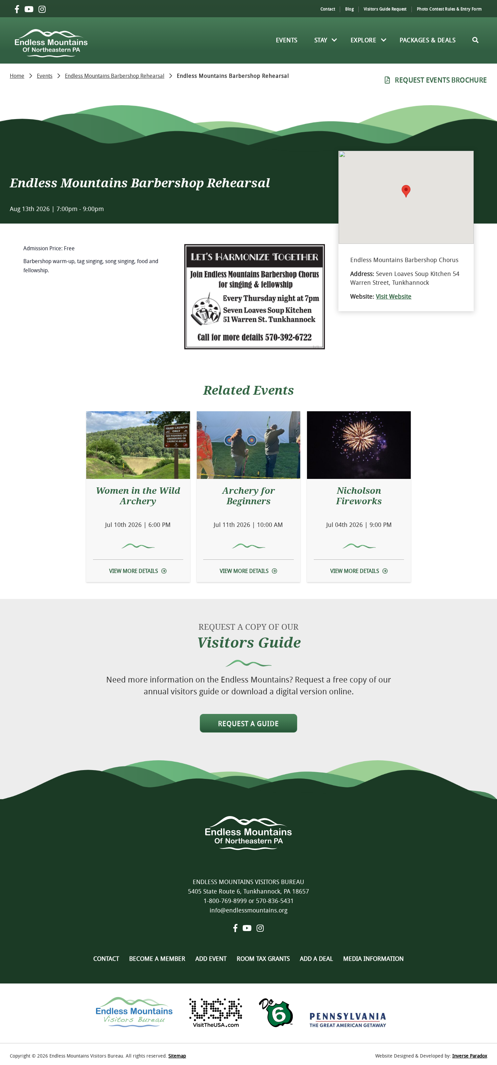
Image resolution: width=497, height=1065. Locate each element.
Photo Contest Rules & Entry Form (449, 8)
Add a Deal (316, 958)
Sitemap (177, 1055)
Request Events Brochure (441, 80)
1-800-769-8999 (225, 901)
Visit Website (393, 296)
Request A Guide (248, 723)
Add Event (211, 958)
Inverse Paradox (469, 1055)
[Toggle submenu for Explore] (384, 40)
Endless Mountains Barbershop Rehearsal (114, 75)
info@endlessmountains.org (248, 910)
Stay (320, 40)
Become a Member (157, 958)
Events (287, 40)
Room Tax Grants (263, 958)
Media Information (373, 958)
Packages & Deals (427, 40)
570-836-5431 (275, 901)
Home (17, 75)
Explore (364, 40)
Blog (349, 8)
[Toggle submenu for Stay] (335, 40)
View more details (133, 571)
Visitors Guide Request (385, 8)
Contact (328, 8)
